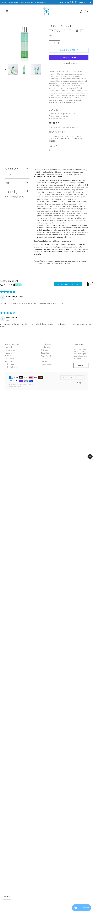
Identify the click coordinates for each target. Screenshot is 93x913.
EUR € (77, 377)
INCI (8, 183)
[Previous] (6, 69)
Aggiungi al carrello (68, 50)
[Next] (42, 69)
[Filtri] (85, 284)
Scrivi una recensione (67, 284)
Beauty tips (45, 353)
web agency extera (15, 387)
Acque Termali (46, 356)
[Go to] (80, 12)
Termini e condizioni (12, 344)
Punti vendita (45, 347)
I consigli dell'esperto (14, 194)
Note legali (8, 361)
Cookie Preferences (11, 367)
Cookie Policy (9, 364)
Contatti (44, 362)
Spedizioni (8, 347)
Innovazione (45, 359)
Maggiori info (12, 172)
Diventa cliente (46, 365)
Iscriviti (80, 365)
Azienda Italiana (46, 344)
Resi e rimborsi (10, 350)
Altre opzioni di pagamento (68, 63)
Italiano (65, 377)
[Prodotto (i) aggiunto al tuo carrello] (86, 11)
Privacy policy (9, 358)
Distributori (45, 350)
